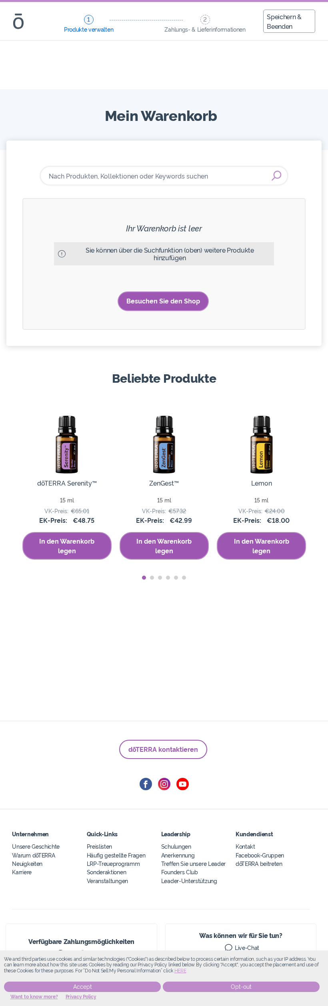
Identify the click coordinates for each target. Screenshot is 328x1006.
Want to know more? (34, 997)
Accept (82, 987)
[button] (144, 578)
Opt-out (241, 987)
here (180, 971)
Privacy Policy (81, 997)
